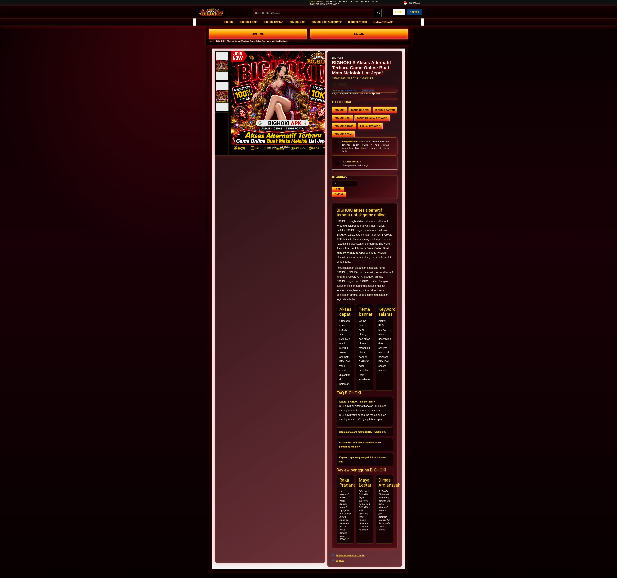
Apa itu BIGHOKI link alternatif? (357, 401)
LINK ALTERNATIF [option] (370, 126)
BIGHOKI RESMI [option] (343, 134)
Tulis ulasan (368, 91)
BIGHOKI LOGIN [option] (360, 110)
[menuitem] (228, 22)
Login (398, 12)
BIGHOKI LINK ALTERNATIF (324, 4)
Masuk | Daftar (315, 1)
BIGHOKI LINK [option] (342, 118)
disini (363, 148)
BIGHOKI (331, 1)
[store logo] (211, 12)
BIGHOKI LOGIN (369, 1)
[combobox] (317, 13)
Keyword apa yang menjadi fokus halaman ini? (362, 459)
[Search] (377, 13)
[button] (222, 65)
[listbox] (364, 122)
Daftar (414, 12)
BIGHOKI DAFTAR (348, 1)
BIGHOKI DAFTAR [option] (385, 110)
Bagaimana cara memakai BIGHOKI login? (362, 431)
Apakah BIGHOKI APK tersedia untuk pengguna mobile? (360, 444)
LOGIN (359, 34)
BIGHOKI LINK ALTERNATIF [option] (372, 118)
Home (211, 41)
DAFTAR (258, 34)
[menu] (308, 22)
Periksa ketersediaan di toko (350, 555)
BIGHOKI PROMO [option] (344, 126)
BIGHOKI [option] (339, 110)
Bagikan (340, 560)
